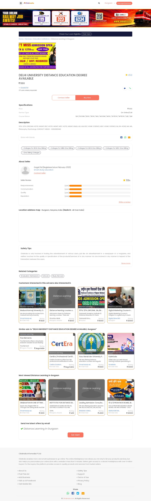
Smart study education (43, 170)
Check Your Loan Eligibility (74, 34)
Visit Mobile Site (25, 484)
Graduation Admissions (30, 276)
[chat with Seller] (125, 88)
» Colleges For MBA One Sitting (61, 148)
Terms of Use (83, 477)
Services (28, 39)
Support (81, 474)
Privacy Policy (83, 480)
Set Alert (75, 435)
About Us (22, 471)
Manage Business (124, 3)
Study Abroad (57, 276)
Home (21, 39)
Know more (126, 263)
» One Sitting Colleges (31, 152)
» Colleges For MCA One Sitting (89, 148)
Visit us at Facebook (27, 480)
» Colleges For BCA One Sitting (34, 148)
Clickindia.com (68, 498)
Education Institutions (41, 39)
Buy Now (87, 97)
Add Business (24, 477)
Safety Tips (82, 471)
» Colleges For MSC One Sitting (116, 148)
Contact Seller (64, 97)
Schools (45, 276)
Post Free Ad (24, 474)
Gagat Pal (24, 87)
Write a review (124, 202)
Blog (80, 484)
